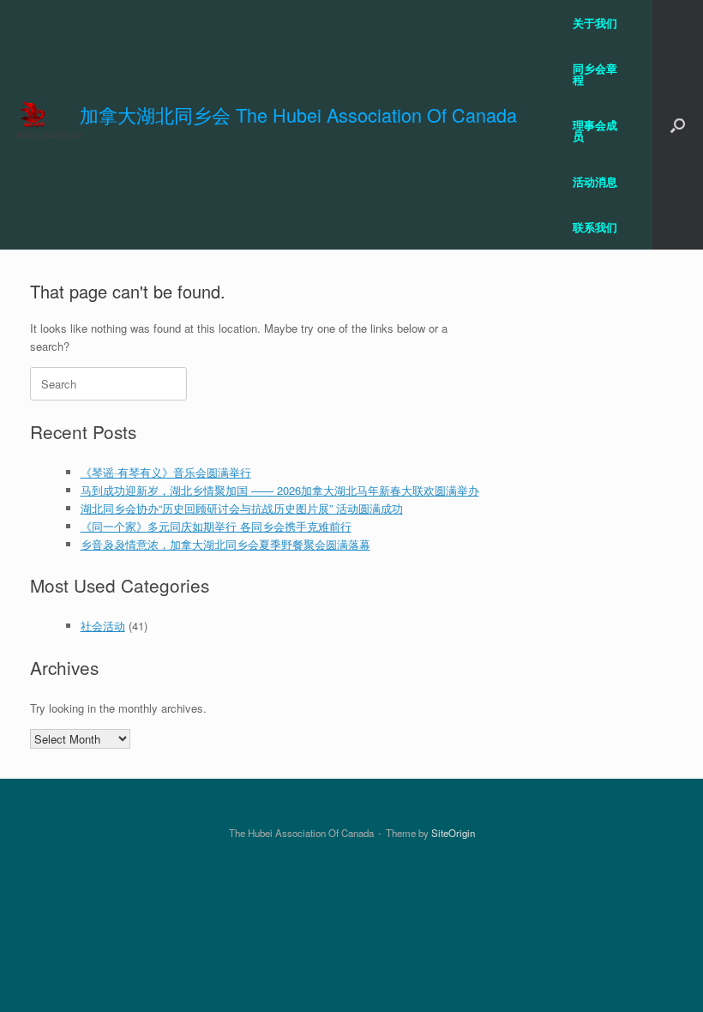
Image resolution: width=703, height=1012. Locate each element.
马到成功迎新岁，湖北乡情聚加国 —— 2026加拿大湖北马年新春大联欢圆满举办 (280, 490)
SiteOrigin (453, 833)
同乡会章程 (595, 73)
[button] (677, 125)
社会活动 (103, 625)
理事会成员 (595, 130)
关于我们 (595, 23)
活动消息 (595, 181)
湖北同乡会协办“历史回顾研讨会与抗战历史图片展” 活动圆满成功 (242, 508)
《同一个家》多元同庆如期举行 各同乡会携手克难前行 (216, 526)
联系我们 (595, 227)
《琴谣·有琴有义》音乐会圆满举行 (166, 472)
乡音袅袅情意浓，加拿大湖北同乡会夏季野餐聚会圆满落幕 (225, 544)
